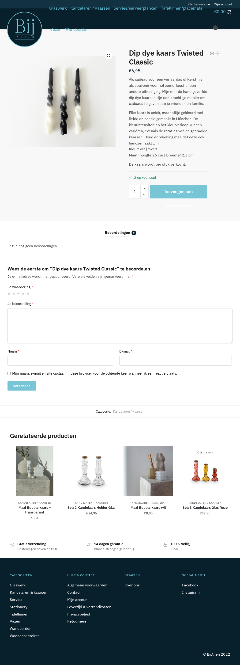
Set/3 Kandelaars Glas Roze (205, 507)
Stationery (18, 606)
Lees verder (205, 528)
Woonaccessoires (25, 635)
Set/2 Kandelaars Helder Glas (91, 507)
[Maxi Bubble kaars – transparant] (35, 471)
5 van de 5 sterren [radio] (28, 293)
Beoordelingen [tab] (117, 232)
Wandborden (20, 628)
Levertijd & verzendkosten (89, 606)
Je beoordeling (21, 303)
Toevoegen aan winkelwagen (178, 193)
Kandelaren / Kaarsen (128, 411)
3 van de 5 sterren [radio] (18, 293)
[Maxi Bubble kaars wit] (148, 471)
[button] (108, 55)
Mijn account (78, 599)
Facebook (190, 585)
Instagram (191, 592)
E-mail (125, 351)
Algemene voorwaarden (87, 585)
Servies (16, 599)
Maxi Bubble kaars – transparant (35, 509)
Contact (74, 592)
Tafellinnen (19, 614)
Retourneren (78, 621)
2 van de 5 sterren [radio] (14, 293)
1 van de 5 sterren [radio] (9, 293)
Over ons (132, 585)
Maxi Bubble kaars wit (148, 507)
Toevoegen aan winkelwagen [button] (34, 528)
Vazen (15, 621)
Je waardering (20, 287)
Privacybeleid (78, 614)
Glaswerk (18, 585)
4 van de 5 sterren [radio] (23, 293)
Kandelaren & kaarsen (28, 592)
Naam (13, 351)
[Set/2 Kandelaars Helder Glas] (91, 471)
